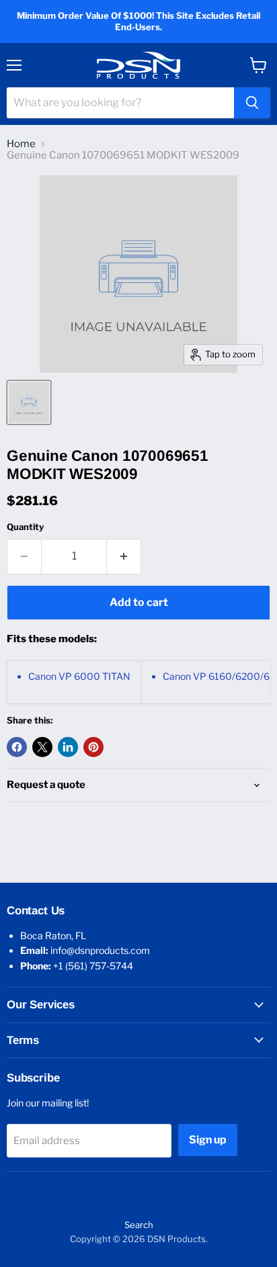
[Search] (252, 102)
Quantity (25, 527)
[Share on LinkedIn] (68, 747)
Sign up (208, 1139)
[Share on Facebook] (17, 747)
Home (21, 144)
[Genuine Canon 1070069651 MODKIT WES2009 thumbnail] (28, 402)
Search (138, 1224)
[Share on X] (42, 747)
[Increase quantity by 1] (124, 556)
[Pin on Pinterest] (93, 747)
